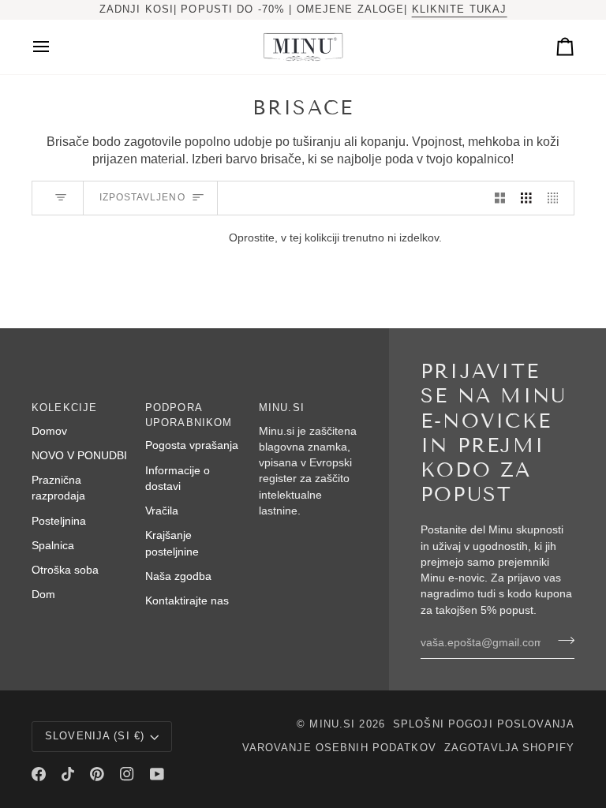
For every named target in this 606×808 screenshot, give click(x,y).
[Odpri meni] (55, 47)
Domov (49, 431)
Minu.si (332, 724)
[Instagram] (127, 774)
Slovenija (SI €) (94, 736)
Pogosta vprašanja (191, 445)
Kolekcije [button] (64, 407)
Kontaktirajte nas (187, 601)
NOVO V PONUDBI (79, 456)
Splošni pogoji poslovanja (483, 724)
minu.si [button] (282, 407)
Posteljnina (59, 521)
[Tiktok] (68, 774)
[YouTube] (157, 774)
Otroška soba (65, 570)
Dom (43, 594)
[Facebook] (39, 774)
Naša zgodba (178, 576)
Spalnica (53, 546)
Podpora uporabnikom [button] (188, 415)
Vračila (161, 511)
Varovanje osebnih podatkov (339, 748)
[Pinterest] (97, 774)
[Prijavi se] (561, 640)
